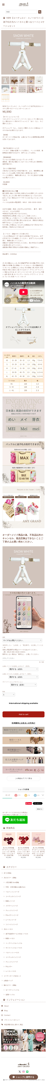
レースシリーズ (11, 920)
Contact (7, 1015)
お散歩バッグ (8, 980)
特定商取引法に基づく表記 (13, 1024)
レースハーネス (11, 971)
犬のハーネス (8, 929)
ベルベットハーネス (12, 952)
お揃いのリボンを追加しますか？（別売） (17, 674)
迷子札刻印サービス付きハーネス (17, 934)
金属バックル (10, 994)
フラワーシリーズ (12, 906)
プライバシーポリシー (12, 1020)
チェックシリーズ (12, 910)
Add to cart (23, 714)
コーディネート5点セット (12, 976)
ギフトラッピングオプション (13, 682)
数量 (4, 691)
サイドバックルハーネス (14, 948)
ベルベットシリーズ (12, 892)
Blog (6, 1010)
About (6, 1006)
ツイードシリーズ (12, 924)
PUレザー (9, 966)
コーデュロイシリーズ (13, 896)
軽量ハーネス (10, 938)
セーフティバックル (12, 990)
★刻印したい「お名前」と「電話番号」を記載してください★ (23, 646)
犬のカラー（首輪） (10, 878)
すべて (8, 795)
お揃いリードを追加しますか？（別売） (17, 666)
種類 (4, 637)
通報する (39, 809)
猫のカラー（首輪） (10, 985)
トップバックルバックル (14, 943)
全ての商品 (7, 873)
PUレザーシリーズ (12, 915)
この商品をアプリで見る (23, 778)
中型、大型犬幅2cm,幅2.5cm (15, 887)
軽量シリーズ (10, 901)
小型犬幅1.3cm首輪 (12, 882)
